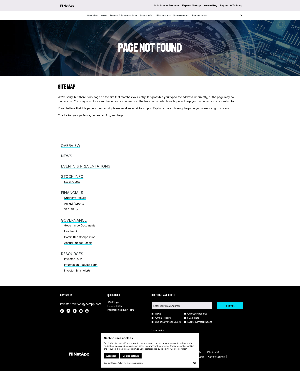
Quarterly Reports (197, 313)
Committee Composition (79, 237)
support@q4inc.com (155, 108)
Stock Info (72, 176)
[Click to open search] (240, 16)
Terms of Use (212, 351)
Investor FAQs (73, 259)
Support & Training (231, 5)
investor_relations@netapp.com (80, 304)
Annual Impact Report (78, 242)
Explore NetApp (191, 5)
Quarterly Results (75, 197)
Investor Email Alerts (77, 270)
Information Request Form (81, 264)
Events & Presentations (85, 166)
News (66, 156)
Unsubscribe (158, 330)
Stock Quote (72, 181)
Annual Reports (74, 203)
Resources (72, 254)
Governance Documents (79, 225)
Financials (72, 192)
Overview (70, 145)
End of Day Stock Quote (168, 321)
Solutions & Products (167, 5)
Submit (230, 305)
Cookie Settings (216, 356)
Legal (201, 356)
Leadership (71, 231)
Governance (74, 220)
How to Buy (210, 5)
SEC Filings (71, 209)
